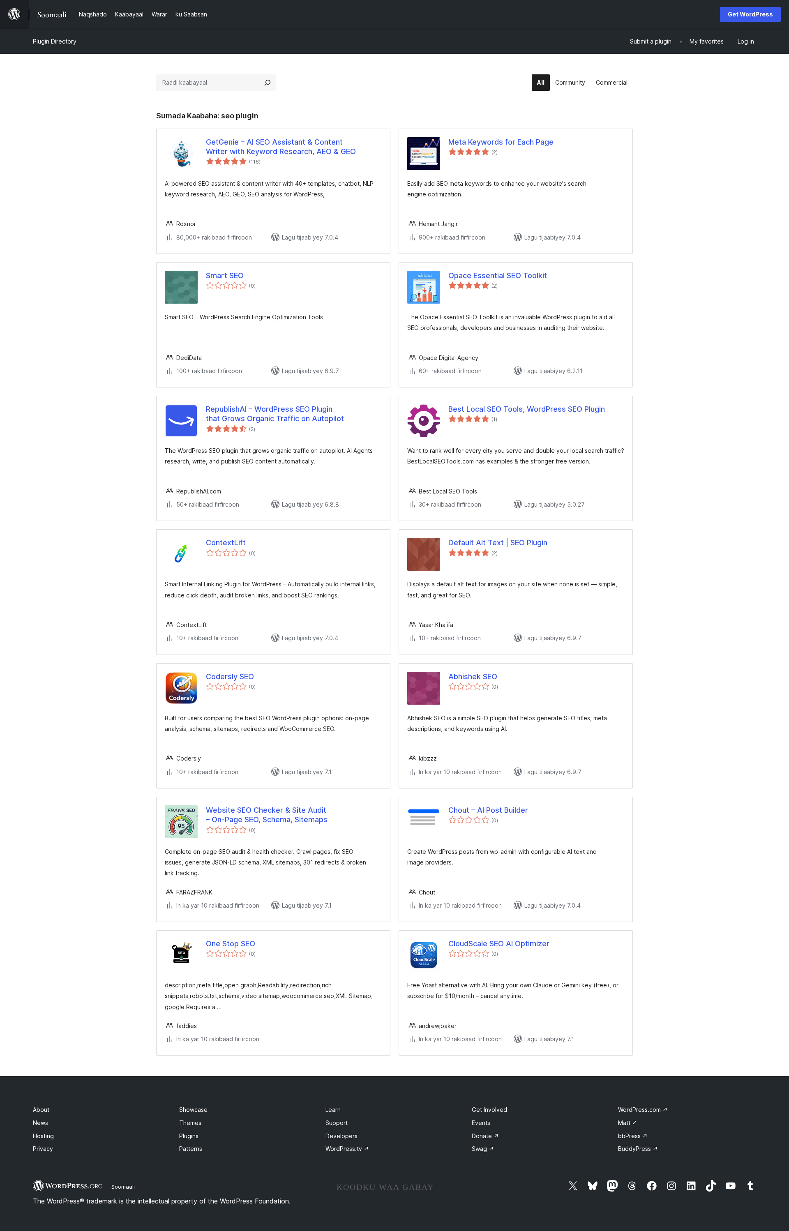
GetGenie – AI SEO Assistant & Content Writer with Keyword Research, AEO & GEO (281, 147)
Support (336, 1122)
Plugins (188, 1135)
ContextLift (226, 542)
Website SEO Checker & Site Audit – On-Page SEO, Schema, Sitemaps (267, 815)
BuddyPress (638, 1148)
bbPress (633, 1135)
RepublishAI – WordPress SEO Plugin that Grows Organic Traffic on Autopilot (275, 414)
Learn (333, 1109)
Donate (485, 1135)
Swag (483, 1148)
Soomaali (123, 1186)
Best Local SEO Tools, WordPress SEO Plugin (526, 409)
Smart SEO (225, 275)
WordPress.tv (347, 1148)
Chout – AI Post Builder (488, 810)
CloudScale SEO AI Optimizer (498, 943)
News (40, 1122)
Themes (190, 1122)
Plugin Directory (54, 41)
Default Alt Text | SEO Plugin (497, 542)
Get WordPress (750, 14)
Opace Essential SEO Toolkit (497, 275)
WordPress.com (643, 1109)
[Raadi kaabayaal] (267, 82)
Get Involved (489, 1109)
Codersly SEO (230, 676)
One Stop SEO (230, 943)
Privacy (43, 1148)
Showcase (193, 1109)
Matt (627, 1122)
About (41, 1109)
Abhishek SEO (472, 676)
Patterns (190, 1148)
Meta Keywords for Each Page (501, 142)
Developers (341, 1135)
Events (481, 1122)
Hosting (43, 1135)
